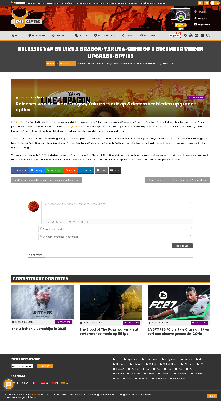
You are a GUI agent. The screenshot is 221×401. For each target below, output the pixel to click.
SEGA (123, 3)
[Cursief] (49, 222)
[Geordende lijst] (61, 222)
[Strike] (57, 222)
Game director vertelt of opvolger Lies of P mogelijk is (176, 180)
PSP (191, 368)
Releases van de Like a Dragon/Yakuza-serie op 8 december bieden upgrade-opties (106, 107)
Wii (117, 378)
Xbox (162, 3)
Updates (199, 373)
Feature (188, 359)
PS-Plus (100, 3)
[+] (86, 222)
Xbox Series (179, 378)
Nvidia (112, 3)
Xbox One (161, 378)
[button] (215, 3)
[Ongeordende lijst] (65, 222)
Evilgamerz (149, 3)
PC (202, 364)
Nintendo (54, 3)
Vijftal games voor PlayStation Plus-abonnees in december (47, 180)
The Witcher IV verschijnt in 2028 (38, 328)
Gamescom (85, 3)
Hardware (121, 364)
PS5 (42, 3)
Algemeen (132, 359)
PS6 (180, 368)
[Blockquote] (70, 222)
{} (82, 222)
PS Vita (135, 368)
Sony (33, 3)
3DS (118, 359)
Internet (138, 364)
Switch (150, 373)
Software (135, 373)
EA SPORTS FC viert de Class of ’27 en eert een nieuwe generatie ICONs (178, 331)
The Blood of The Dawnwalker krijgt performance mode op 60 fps (109, 331)
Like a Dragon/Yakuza (51, 97)
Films (201, 359)
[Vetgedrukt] (44, 222)
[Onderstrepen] (53, 222)
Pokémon (69, 3)
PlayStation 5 (75, 126)
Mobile (152, 364)
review (134, 3)
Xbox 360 (143, 378)
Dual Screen (152, 359)
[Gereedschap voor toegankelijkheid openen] (206, 3)
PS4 (159, 368)
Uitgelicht (182, 373)
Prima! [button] (212, 395)
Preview (120, 368)
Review (120, 373)
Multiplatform (196, 97)
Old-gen (189, 364)
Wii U (129, 378)
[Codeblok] (74, 222)
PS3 (147, 368)
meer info (34, 394)
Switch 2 (166, 373)
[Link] (78, 222)
